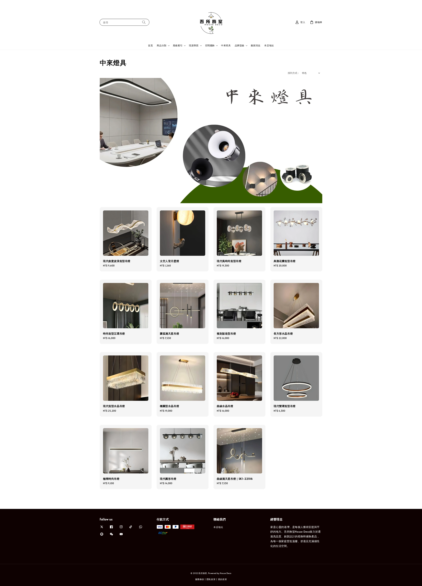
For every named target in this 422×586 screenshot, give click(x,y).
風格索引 (177, 45)
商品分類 (161, 45)
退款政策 (222, 579)
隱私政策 (211, 579)
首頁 (150, 45)
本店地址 (269, 45)
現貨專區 (193, 45)
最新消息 (255, 45)
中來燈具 (226, 45)
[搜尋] (144, 22)
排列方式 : (293, 72)
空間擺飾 (210, 45)
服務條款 (199, 579)
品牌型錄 (239, 45)
